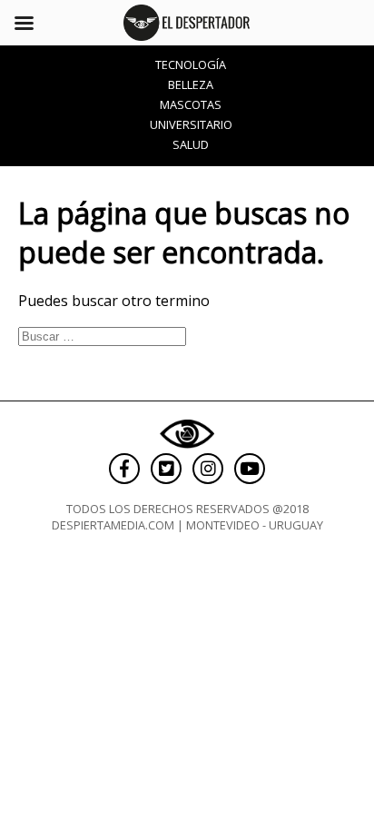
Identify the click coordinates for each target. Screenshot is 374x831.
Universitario (191, 124)
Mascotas (190, 104)
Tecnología (190, 64)
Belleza (190, 84)
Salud (190, 144)
